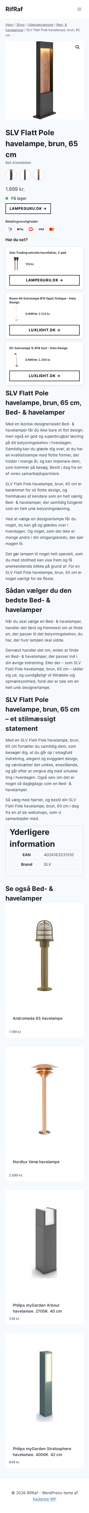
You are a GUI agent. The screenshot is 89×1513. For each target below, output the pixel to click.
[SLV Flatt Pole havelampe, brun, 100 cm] (38, 175)
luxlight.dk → (44, 330)
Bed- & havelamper (18, 162)
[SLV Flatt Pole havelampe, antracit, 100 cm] (25, 175)
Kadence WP (44, 1499)
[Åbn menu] (79, 9)
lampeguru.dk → (28, 208)
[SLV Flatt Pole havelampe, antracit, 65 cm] (11, 175)
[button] (77, 47)
